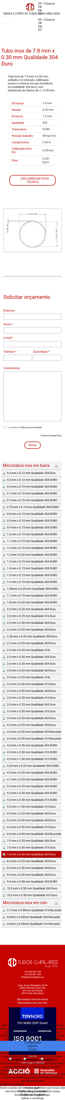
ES (40, 3)
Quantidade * (41, 351)
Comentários (11, 368)
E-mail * (8, 338)
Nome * (8, 324)
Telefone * (9, 351)
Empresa (9, 310)
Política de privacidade (31, 427)
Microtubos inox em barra (32, 999)
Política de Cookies (48, 1039)
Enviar (32, 445)
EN (40, 10)
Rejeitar (32, 1046)
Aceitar (32, 1049)
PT (40, 14)
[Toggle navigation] (5, 19)
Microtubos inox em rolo (32, 1002)
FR (40, 7)
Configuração (32, 1042)
